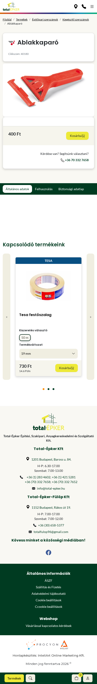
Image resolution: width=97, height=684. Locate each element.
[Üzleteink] (76, 6)
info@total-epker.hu (51, 488)
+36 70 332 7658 (76, 160)
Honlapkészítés (24, 655)
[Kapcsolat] (84, 6)
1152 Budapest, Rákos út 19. (51, 507)
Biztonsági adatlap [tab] (71, 189)
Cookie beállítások (48, 600)
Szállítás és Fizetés (48, 587)
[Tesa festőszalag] (48, 286)
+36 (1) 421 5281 (64, 477)
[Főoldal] (11, 6)
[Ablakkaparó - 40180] (48, 90)
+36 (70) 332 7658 (37, 482)
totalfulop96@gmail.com (51, 532)
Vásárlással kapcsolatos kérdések (49, 626)
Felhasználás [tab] (44, 189)
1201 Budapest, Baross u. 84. (51, 459)
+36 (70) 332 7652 (64, 482)
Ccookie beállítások (48, 606)
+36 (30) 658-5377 (51, 525)
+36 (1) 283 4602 (38, 477)
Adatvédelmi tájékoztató (49, 593)
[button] (30, 678)
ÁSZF (48, 580)
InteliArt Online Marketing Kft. (61, 655)
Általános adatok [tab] (17, 189)
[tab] (43, 389)
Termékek (14, 678)
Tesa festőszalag (35, 314)
